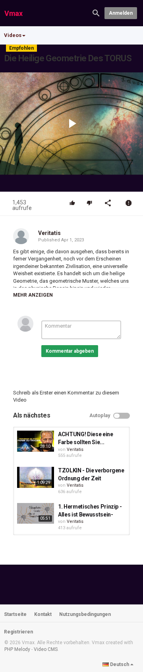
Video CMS (46, 649)
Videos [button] (12, 35)
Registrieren (18, 632)
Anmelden (121, 13)
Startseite (15, 614)
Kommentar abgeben (70, 351)
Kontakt (43, 614)
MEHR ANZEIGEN (33, 295)
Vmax (13, 13)
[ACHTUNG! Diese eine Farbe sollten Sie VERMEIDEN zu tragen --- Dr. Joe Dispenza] (35, 441)
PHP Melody (17, 649)
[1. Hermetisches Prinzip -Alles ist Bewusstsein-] (35, 513)
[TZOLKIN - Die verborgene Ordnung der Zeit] (35, 477)
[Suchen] (96, 12)
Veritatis (49, 233)
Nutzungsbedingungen (85, 614)
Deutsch (119, 664)
